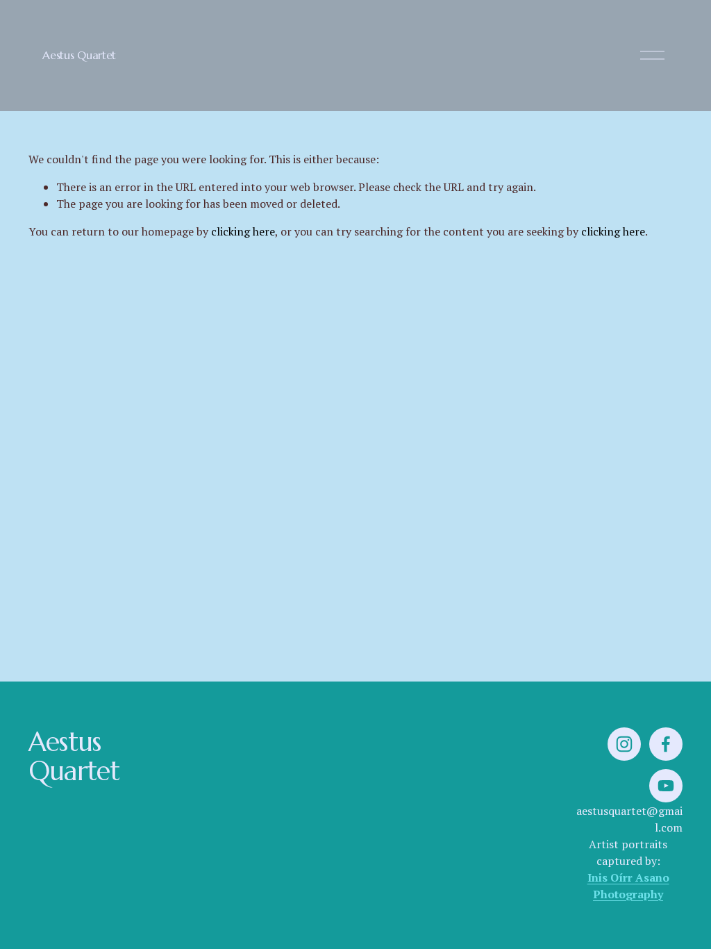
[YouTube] (666, 785)
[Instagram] (624, 744)
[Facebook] (666, 744)
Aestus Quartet (79, 55)
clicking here (243, 231)
